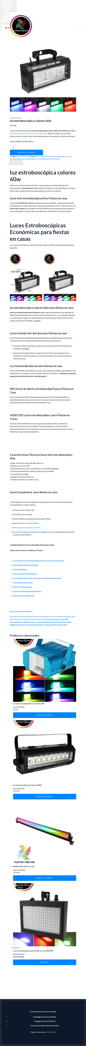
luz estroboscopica (29, 159)
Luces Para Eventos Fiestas (35, 561)
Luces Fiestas (18, 561)
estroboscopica (43, 156)
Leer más (45, 962)
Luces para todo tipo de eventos (44, 1025)
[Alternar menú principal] (7, 28)
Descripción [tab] (16, 162)
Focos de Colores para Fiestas (25, 574)
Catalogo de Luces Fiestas (44, 1017)
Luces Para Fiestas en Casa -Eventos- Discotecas (28, 133)
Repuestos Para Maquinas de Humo (27, 527)
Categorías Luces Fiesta (44, 1021)
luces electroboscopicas (58, 156)
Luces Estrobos (15, 118)
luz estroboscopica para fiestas (48, 159)
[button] (11, 11)
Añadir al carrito (26, 152)
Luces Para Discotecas (55, 561)
